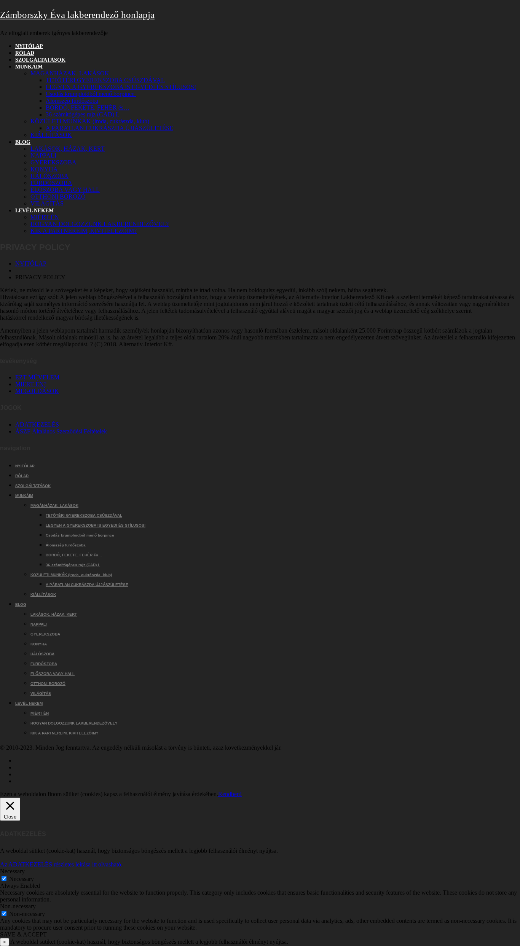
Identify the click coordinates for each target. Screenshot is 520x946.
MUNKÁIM (29, 67)
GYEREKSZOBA (53, 162)
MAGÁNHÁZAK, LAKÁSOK (69, 73)
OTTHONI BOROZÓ (58, 196)
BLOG (22, 142)
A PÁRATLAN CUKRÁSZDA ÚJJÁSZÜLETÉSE (109, 128)
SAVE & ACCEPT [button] (23, 934)
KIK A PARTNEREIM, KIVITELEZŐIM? (83, 231)
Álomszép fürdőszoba (72, 100)
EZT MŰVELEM (37, 377)
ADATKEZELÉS (37, 424)
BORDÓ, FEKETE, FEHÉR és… (87, 107)
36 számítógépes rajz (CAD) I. (82, 114)
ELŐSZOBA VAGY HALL (65, 189)
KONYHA (44, 169)
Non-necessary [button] (18, 906)
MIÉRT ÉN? (30, 384)
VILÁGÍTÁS (47, 203)
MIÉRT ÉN (44, 217)
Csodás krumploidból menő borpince (91, 94)
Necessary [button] (12, 871)
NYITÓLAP (29, 46)
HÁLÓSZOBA (49, 176)
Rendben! (230, 794)
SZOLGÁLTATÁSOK (40, 60)
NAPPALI (43, 155)
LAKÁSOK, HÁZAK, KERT (67, 148)
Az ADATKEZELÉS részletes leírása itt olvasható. (61, 864)
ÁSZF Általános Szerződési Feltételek (61, 431)
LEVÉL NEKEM (34, 210)
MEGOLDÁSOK (37, 391)
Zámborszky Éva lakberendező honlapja (77, 15)
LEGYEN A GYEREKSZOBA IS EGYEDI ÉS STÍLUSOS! (121, 87)
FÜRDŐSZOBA (51, 183)
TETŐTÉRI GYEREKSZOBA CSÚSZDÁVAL (105, 80)
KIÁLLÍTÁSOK (51, 135)
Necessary (21, 879)
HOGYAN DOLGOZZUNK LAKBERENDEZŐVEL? (99, 224)
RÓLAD (24, 53)
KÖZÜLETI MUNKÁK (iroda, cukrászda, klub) (89, 121)
